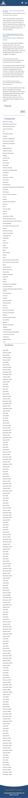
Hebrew (5, 211)
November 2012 (7, 571)
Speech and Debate (8, 324)
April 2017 (5, 447)
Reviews (5, 305)
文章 (4, 341)
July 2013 (5, 551)
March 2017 (6, 449)
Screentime (14, 15)
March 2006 (6, 765)
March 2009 (6, 677)
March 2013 (6, 561)
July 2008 (6, 697)
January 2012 (6, 595)
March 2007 (6, 735)
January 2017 (6, 454)
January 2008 (7, 711)
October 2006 (7, 748)
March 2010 (6, 648)
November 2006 (7, 745)
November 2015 (7, 486)
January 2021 (6, 360)
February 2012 (7, 592)
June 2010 (6, 641)
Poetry (5, 279)
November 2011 (7, 600)
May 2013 (5, 556)
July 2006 (5, 755)
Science (5, 315)
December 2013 (7, 539)
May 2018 (5, 418)
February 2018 (7, 425)
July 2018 (5, 413)
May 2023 (5, 350)
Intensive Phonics (8, 231)
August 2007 (6, 723)
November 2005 (7, 774)
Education (5, 182)
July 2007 (5, 726)
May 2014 (5, 527)
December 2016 (7, 457)
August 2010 (6, 636)
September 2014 (7, 517)
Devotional (6, 172)
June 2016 (6, 469)
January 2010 (6, 653)
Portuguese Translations (10, 284)
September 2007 (7, 721)
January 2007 (7, 740)
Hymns (5, 228)
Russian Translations (8, 312)
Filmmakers (6, 192)
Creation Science (7, 167)
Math (4, 250)
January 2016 (6, 481)
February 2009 (7, 680)
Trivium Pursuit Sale (8, 84)
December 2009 (7, 655)
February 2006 (7, 767)
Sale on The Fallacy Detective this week (11, 81)
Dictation (5, 175)
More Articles (6, 252)
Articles (5, 136)
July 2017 (5, 442)
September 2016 (7, 464)
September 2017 (7, 437)
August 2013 (6, 549)
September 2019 (7, 379)
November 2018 (7, 403)
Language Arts (7, 235)
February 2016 (7, 478)
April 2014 (5, 529)
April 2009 (6, 675)
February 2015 (7, 508)
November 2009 (7, 658)
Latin (4, 240)
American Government (9, 126)
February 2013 (7, 563)
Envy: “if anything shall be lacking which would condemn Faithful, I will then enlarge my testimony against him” (13, 35)
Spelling (5, 327)
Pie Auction (6, 272)
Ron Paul (5, 308)
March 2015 (6, 505)
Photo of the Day (7, 269)
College (5, 155)
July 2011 (5, 609)
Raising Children (7, 300)
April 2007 (6, 733)
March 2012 (6, 590)
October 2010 (6, 631)
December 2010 (7, 626)
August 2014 (6, 520)
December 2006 (7, 743)
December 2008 (7, 684)
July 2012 (5, 580)
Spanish (5, 322)
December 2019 (7, 372)
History (5, 213)
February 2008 (7, 709)
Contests (5, 160)
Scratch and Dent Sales (9, 317)
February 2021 (7, 357)
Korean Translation (8, 233)
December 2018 (7, 401)
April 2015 (5, 503)
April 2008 (6, 704)
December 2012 (7, 568)
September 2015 (7, 491)
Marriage (5, 247)
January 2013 (6, 566)
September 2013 (7, 546)
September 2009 (7, 663)
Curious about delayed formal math (10, 58)
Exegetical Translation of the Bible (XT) (13, 187)
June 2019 (6, 386)
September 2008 (7, 692)
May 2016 (5, 471)
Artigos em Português (9, 143)
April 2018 (5, 420)
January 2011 (6, 624)
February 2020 (7, 367)
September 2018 (7, 408)
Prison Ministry (7, 293)
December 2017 (7, 430)
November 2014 (7, 515)
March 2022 (6, 355)
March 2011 (6, 619)
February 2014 (7, 534)
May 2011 (5, 614)
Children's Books (7, 150)
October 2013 (6, 544)
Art (4, 131)
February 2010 (7, 651)
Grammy (5, 204)
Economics (6, 180)
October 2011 (6, 602)
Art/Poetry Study (8, 134)
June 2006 (6, 757)
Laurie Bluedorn (8, 13)
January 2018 (6, 428)
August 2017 (6, 440)
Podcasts (5, 277)
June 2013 (6, 554)
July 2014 (5, 522)
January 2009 (7, 682)
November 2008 (7, 687)
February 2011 (7, 621)
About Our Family (7, 121)
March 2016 (6, 476)
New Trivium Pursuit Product (11, 262)
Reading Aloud (7, 303)
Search (22, 111)
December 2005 (7, 772)
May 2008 (5, 702)
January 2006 (7, 769)
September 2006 (7, 750)
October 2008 (7, 689)
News (4, 264)
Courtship (5, 165)
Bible (4, 146)
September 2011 (7, 605)
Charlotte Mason (7, 148)
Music (4, 257)
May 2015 (5, 500)
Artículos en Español (8, 141)
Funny (4, 197)
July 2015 (5, 495)
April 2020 (6, 362)
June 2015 (6, 498)
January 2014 (6, 537)
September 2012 (7, 575)
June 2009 (6, 670)
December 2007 (7, 714)
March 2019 (6, 394)
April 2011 (5, 617)
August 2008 (6, 694)
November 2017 (7, 432)
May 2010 (5, 643)
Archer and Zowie (7, 129)
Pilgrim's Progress (8, 274)
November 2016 (7, 459)
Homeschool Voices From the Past (12, 221)
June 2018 (6, 415)
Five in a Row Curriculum (9, 194)
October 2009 (7, 660)
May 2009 (5, 672)
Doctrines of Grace (8, 177)
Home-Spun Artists (8, 216)
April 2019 (5, 391)
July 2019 (5, 384)
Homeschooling (7, 223)
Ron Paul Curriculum (8, 310)
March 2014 (6, 532)
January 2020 (7, 369)
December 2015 (7, 483)
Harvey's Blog (6, 209)
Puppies (5, 298)
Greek (4, 206)
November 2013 (7, 541)
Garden (5, 199)
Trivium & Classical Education (11, 332)
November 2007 (7, 716)
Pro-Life (5, 295)
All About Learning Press (10, 124)
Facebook (5, 189)
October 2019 (6, 377)
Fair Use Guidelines (17, 790)
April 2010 (5, 646)
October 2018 (6, 406)
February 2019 (7, 396)
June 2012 (6, 583)
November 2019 (7, 374)
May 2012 (5, 585)
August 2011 (6, 607)
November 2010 (7, 629)
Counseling (6, 163)
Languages (6, 238)
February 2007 (7, 738)
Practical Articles (7, 286)
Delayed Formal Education (14, 62)
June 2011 (5, 612)
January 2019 (6, 398)
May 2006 (5, 760)
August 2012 (6, 578)
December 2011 (7, 597)
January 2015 (6, 510)
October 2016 (6, 462)
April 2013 (5, 558)
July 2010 (5, 638)
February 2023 (7, 352)
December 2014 (7, 512)
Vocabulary (6, 337)
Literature (5, 243)
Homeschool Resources (9, 218)
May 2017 (5, 445)
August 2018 (6, 411)
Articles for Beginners (9, 138)
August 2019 (6, 381)
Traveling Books (7, 329)
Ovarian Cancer (7, 267)
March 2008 (6, 706)
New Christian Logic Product (11, 260)
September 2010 (7, 634)
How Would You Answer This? (11, 226)
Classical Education (8, 153)
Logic (20, 82)
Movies (5, 255)
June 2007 (6, 728)
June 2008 (6, 699)
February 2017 (7, 452)
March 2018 (6, 423)
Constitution (6, 158)
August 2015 (6, 493)
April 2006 (6, 762)
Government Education (9, 201)
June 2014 (6, 525)
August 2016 (6, 466)
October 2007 (6, 718)
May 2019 (5, 389)
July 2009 (5, 668)
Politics (5, 281)
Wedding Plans (7, 339)
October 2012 (6, 573)
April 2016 (5, 474)
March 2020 (6, 365)
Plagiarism (8, 790)
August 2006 (6, 752)
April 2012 (5, 588)
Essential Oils (6, 184)
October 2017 (6, 435)
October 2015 (6, 488)
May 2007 (5, 731)
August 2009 (6, 665)
